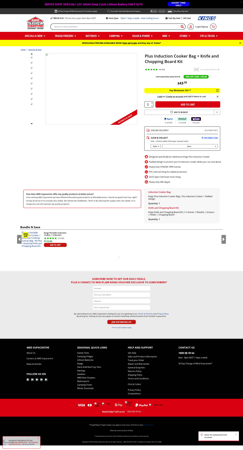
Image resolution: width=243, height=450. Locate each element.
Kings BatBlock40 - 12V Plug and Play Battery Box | (23, 443)
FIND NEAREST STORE (211, 138)
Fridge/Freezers (64, 36)
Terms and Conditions (138, 378)
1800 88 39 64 (58, 18)
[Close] (217, 96)
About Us (31, 353)
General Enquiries (136, 367)
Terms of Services (145, 314)
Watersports (83, 381)
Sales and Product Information (142, 356)
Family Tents (83, 353)
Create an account (174, 96)
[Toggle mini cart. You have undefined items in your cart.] (213, 27)
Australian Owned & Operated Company (125, 11)
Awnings (81, 370)
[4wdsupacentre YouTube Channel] (28, 380)
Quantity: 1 (154, 203)
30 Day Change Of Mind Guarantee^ (77, 11)
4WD (165, 36)
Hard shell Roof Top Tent (89, 367)
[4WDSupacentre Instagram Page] (37, 380)
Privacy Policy (162, 314)
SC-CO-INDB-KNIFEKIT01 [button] (208, 70)
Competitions (134, 393)
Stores (184, 36)
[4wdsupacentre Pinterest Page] (46, 380)
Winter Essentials (85, 388)
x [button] (38, 438)
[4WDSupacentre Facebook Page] (32, 380)
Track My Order (174, 18)
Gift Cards (187, 18)
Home (23, 49)
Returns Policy (134, 371)
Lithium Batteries (85, 360)
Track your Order (136, 360)
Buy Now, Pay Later (181, 11)
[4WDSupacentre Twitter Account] (41, 380)
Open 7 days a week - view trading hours (140, 18)
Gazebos (81, 374)
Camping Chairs (84, 384)
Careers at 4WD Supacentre (40, 358)
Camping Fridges (85, 356)
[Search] (183, 27)
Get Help (132, 353)
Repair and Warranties (138, 364)
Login (134, 43)
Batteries (91, 36)
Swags (80, 363)
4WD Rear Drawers (86, 377)
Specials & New (34, 36)
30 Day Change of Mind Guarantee (194, 363)
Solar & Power (141, 36)
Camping (114, 36)
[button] (241, 2)
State (155, 146)
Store (189, 146)
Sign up (126, 43)
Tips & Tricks (207, 36)
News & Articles (34, 364)
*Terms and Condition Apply (121, 327)
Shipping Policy (135, 375)
